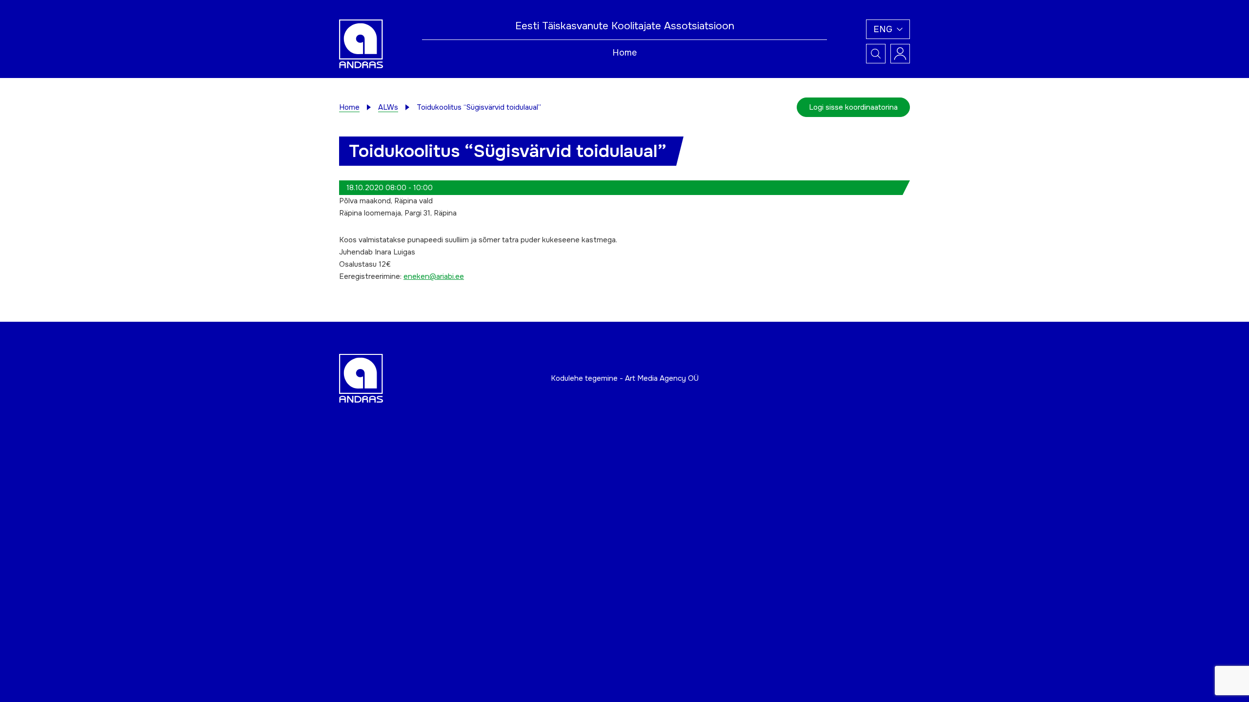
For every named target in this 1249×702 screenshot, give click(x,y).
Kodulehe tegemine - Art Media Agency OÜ (625, 378)
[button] (888, 29)
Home (624, 52)
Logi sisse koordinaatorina (853, 107)
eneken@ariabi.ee (433, 276)
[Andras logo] (361, 43)
